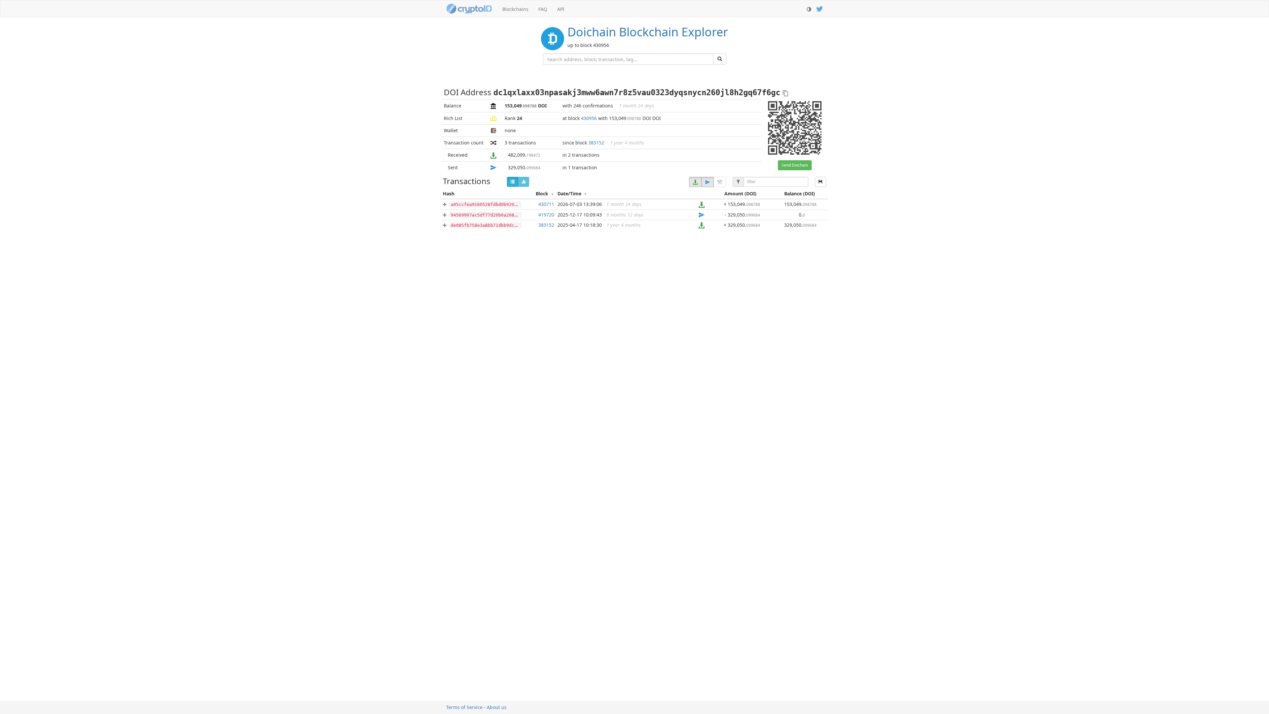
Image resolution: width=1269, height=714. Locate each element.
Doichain (647, 32)
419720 (546, 215)
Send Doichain (795, 165)
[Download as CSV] (820, 182)
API (560, 9)
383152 (596, 142)
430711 (546, 204)
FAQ (542, 9)
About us (497, 707)
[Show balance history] (523, 182)
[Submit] (719, 59)
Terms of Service (464, 707)
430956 (589, 118)
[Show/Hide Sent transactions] (707, 182)
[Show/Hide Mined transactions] (719, 182)
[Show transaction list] (512, 182)
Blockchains (515, 9)
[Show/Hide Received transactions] (695, 182)
